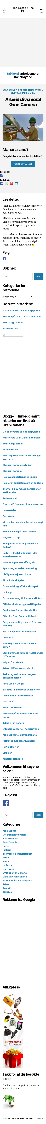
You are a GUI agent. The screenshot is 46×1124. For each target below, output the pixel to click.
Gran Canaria (10, 842)
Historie (7, 850)
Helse (6, 846)
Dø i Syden (8, 637)
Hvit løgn (7, 592)
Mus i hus (8, 701)
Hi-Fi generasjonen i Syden (17, 574)
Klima (6, 857)
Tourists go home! (12, 322)
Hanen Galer (9, 510)
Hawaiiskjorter (11, 747)
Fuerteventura (10, 838)
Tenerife (7, 888)
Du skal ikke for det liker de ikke (20, 610)
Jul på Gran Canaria (14, 723)
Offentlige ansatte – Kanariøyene (21, 729)
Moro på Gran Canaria (15, 876)
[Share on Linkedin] (16, 183)
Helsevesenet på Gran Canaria (19, 531)
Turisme (7, 892)
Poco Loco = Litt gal (13, 683)
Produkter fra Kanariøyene (17, 880)
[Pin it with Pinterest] (11, 183)
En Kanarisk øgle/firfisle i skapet (20, 586)
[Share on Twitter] (6, 183)
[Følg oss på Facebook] (1, 175)
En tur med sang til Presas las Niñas (22, 598)
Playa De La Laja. (12, 537)
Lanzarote (8, 869)
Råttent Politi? (10, 328)
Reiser (6, 884)
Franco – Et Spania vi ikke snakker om (23, 504)
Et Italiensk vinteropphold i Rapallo (22, 604)
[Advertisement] (23, 42)
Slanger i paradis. (12, 471)
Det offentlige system (30, 90)
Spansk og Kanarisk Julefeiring (20, 568)
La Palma (8, 865)
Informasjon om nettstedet (17, 853)
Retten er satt (10, 498)
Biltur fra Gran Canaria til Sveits (20, 616)
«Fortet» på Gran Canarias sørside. (22, 316)
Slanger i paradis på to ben (17, 465)
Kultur (6, 861)
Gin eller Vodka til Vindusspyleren (21, 310)
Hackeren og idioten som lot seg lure (23, 483)
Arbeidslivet (10, 90)
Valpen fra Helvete (13, 662)
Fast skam (8, 516)
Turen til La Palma (12, 707)
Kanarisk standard (13, 758)
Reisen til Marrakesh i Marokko (19, 668)
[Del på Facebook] (1, 183)
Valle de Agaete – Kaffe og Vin (19, 562)
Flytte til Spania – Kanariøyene (19, 631)
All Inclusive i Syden (13, 580)
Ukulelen (7, 752)
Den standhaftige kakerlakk (18, 695)
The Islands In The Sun (22, 9)
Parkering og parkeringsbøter (19, 741)
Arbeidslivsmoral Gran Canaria (23, 102)
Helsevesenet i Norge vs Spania (20, 477)
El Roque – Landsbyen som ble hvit (21, 689)
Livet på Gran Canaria (23, 93)
